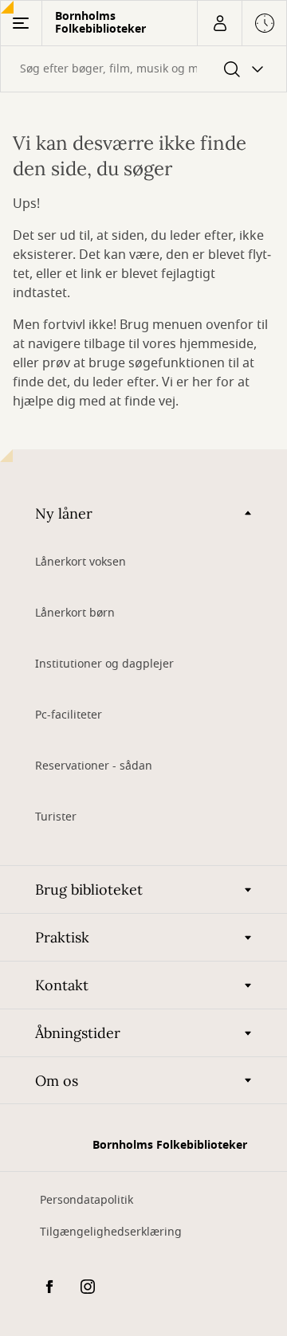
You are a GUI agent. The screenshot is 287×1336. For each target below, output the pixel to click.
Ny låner (63, 513)
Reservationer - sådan (93, 766)
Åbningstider (77, 1033)
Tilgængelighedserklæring (111, 1232)
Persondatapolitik (86, 1200)
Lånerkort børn (75, 613)
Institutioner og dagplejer (104, 664)
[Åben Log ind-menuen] (219, 23)
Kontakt (61, 985)
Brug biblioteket (89, 889)
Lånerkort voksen (80, 562)
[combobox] (143, 69)
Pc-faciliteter (68, 715)
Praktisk (62, 937)
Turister (56, 817)
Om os (56, 1081)
